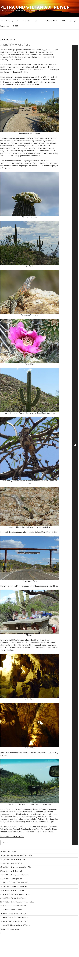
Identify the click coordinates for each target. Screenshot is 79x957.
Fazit (2, 933)
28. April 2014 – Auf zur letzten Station (13, 913)
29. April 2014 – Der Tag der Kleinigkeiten (14, 917)
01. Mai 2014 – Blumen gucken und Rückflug (15, 925)
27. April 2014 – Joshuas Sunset (11, 910)
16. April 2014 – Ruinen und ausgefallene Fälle (15, 867)
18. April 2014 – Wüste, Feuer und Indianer (14, 875)
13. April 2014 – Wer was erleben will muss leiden (16, 855)
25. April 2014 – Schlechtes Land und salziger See (17, 902)
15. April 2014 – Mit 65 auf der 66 (11, 863)
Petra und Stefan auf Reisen (35, 7)
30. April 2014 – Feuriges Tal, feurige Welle (14, 921)
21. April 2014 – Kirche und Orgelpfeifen (13, 886)
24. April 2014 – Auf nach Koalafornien (13, 898)
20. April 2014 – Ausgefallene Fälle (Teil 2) (14, 882)
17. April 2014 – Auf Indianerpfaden (11, 871)
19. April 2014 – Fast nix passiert (11, 879)
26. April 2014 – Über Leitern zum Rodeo (13, 906)
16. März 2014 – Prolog (8, 852)
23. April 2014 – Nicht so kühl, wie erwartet (14, 894)
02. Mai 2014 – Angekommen (10, 929)
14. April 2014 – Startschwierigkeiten (12, 859)
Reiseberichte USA (24, 21)
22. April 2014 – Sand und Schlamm (12, 890)
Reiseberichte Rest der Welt (46, 21)
